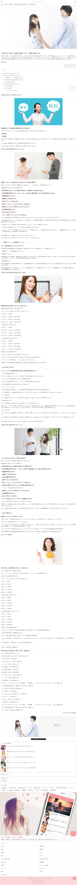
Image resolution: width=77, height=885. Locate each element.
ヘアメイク (3, 868)
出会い (2, 855)
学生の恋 (2, 852)
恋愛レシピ (38, 1)
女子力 (30, 787)
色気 (3, 790)
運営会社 (30, 878)
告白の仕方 (17, 790)
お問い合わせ (47, 878)
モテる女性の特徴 (44, 790)
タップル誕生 (9, 790)
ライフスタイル (4, 874)
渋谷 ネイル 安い (13, 787)
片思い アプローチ (22, 787)
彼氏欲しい (5, 787)
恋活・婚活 (5, 780)
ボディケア (42, 871)
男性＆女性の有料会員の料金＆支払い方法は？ (13, 79)
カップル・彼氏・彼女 (5, 858)
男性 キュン (31, 790)
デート (41, 855)
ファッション (42, 868)
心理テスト (3, 865)
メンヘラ (45, 787)
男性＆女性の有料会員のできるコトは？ (12, 84)
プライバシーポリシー (37, 878)
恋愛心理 (41, 849)
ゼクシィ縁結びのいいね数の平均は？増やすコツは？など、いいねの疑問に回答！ (20, 237)
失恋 (37, 790)
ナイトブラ (52, 787)
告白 (40, 852)
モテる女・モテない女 (44, 858)
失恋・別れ (42, 846)
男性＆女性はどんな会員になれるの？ (11, 73)
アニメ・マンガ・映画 (44, 865)
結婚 (2, 849)
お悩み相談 (42, 862)
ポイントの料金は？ (8, 88)
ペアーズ (71, 787)
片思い (2, 846)
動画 (2, 871)
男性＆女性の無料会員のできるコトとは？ (12, 75)
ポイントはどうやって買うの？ (11, 90)
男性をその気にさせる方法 (62, 787)
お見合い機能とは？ (9, 86)
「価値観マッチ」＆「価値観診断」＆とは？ (14, 77)
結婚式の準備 (53, 790)
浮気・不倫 (3, 862)
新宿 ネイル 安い (37, 787)
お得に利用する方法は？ (10, 82)
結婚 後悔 (24, 790)
